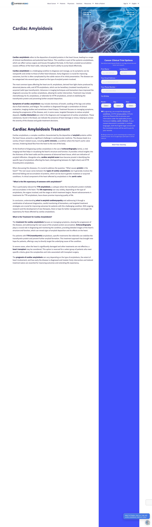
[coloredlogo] (19, 4)
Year (127, 102)
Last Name (123, 69)
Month (103, 102)
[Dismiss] (150, 514)
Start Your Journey (119, 145)
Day (114, 102)
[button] (137, 516)
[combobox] (103, 91)
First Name (105, 69)
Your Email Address (108, 78)
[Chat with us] (147, 522)
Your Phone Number (108, 87)
